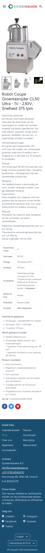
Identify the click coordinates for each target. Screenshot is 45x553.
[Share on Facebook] (4, 406)
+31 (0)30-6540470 (13, 472)
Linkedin (9, 516)
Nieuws (27, 430)
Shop (5, 435)
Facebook (10, 521)
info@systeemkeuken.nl (15, 467)
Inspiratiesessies (11, 430)
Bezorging (28, 440)
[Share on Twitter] (11, 406)
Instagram (32, 516)
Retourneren (30, 445)
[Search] (40, 6)
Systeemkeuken (31, 549)
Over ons (7, 440)
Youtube (31, 521)
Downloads (29, 435)
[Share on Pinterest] (18, 406)
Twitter (9, 526)
